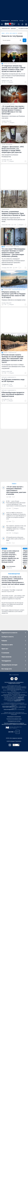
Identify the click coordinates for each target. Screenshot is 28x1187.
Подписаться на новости (9, 632)
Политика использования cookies (14, 718)
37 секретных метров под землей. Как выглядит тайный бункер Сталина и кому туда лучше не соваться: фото (13, 68)
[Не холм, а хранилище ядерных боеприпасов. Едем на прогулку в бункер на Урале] (14, 199)
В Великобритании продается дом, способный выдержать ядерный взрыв (13, 394)
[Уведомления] (22, 24)
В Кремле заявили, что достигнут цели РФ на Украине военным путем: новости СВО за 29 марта (13, 294)
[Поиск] (19, 24)
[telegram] (12, 678)
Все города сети (7, 669)
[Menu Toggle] (2, 24)
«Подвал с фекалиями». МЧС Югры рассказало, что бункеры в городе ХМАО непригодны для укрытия (13, 149)
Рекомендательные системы (14, 721)
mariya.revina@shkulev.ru (9, 709)
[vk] (16, 678)
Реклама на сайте (7, 644)
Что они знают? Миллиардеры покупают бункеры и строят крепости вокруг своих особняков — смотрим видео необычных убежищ (13, 252)
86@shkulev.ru (21, 697)
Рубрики (4, 640)
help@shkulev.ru (17, 700)
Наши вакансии (6, 657)
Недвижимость (5, 20)
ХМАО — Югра (5, 33)
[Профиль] (26, 24)
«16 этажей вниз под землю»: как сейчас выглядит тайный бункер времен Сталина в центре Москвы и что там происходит (13, 110)
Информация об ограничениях (14, 716)
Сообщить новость (8, 636)
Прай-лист (5, 648)
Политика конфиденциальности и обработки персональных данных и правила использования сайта (14, 724)
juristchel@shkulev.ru (20, 699)
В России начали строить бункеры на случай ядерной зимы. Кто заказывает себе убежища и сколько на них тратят (12, 358)
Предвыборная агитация (9, 665)
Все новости (13, 33)
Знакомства (14, 20)
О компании (5, 653)
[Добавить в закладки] (25, 82)
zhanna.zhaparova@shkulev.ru (8, 706)
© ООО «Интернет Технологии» (14, 741)
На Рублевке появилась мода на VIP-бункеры (13, 380)
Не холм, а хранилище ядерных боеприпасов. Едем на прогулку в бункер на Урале (13, 213)
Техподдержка (6, 661)
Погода (21, 20)
